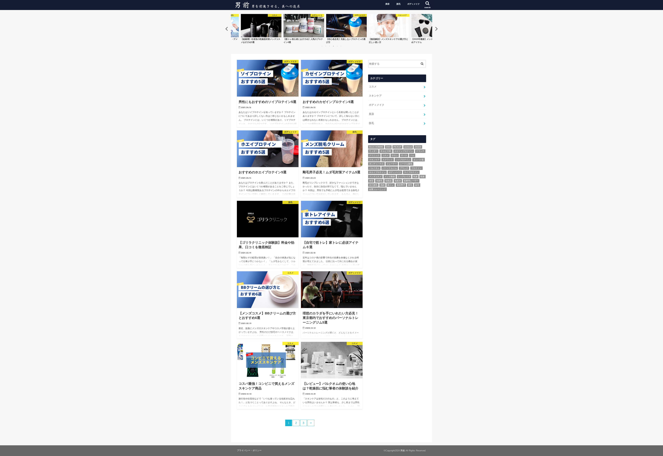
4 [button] (333, 46)
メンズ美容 (390, 176)
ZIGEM (418, 147)
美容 (387, 4)
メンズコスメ (375, 176)
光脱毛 (379, 181)
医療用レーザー (411, 181)
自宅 (417, 185)
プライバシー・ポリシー (249, 450)
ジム (412, 155)
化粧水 (398, 181)
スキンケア (375, 95)
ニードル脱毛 (406, 164)
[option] (267, 28)
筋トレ (390, 185)
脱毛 (398, 4)
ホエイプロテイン (377, 172)
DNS (388, 147)
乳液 (415, 176)
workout (408, 147)
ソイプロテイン (403, 159)
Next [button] (436, 28)
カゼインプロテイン (403, 151)
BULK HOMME (376, 147)
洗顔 (382, 185)
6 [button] (341, 46)
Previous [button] (226, 28)
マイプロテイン (411, 172)
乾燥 (422, 176)
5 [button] (337, 46)
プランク (404, 168)
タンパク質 (418, 159)
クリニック (374, 155)
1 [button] (322, 46)
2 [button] (326, 46)
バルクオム (374, 168)
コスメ (373, 86)
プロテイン (416, 168)
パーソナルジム (389, 168)
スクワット (387, 159)
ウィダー (373, 151)
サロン (395, 155)
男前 (402, 450)
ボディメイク (413, 4)
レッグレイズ (404, 176)
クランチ (420, 151)
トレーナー (392, 164)
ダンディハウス (376, 164)
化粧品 (388, 181)
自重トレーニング (377, 189)
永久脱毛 (373, 185)
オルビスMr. (385, 151)
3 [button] (329, 46)
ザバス (404, 155)
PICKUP (397, 147)
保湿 (371, 181)
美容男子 (401, 185)
